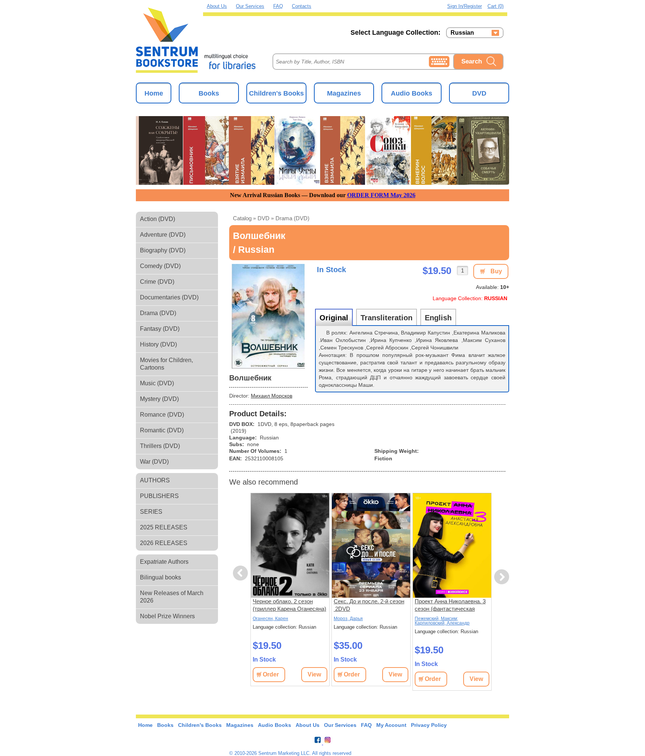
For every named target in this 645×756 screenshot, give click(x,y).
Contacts (301, 6)
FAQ (278, 6)
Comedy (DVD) (160, 266)
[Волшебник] (268, 316)
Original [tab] (334, 318)
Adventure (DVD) (163, 234)
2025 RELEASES (163, 527)
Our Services (250, 6)
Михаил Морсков (271, 396)
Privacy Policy (429, 725)
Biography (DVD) (163, 250)
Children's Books (276, 93)
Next (502, 577)
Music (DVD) (157, 383)
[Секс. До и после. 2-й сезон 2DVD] (371, 545)
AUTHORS (155, 480)
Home (153, 93)
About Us (217, 6)
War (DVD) (154, 461)
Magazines (344, 93)
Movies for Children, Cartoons (166, 364)
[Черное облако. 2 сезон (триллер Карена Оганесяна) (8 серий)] (290, 545)
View (314, 674)
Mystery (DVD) (159, 399)
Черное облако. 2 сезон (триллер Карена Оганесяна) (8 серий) (289, 605)
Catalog (242, 218)
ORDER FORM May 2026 (381, 195)
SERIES (151, 511)
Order (271, 674)
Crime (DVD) (157, 282)
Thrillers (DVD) (160, 446)
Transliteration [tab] (386, 318)
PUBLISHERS (159, 496)
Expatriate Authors (164, 562)
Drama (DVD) (158, 313)
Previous (241, 573)
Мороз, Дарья (348, 618)
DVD (479, 93)
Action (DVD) (157, 219)
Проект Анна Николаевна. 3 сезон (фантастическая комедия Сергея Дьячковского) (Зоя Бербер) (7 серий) (450, 605)
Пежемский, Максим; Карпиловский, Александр (442, 621)
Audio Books (411, 93)
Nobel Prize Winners (167, 616)
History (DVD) (158, 344)
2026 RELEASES (163, 543)
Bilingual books (160, 577)
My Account (391, 725)
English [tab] (438, 318)
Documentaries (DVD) (169, 297)
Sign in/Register (464, 6)
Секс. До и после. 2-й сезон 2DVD (369, 605)
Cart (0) (495, 6)
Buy (496, 271)
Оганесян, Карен (270, 618)
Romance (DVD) (162, 414)
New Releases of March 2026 (171, 597)
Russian (462, 33)
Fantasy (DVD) (160, 329)
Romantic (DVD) (162, 430)
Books (209, 93)
